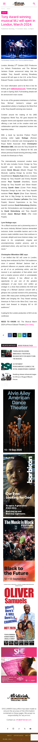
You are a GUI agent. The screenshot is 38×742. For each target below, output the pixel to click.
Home (3, 9)
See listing (30, 325)
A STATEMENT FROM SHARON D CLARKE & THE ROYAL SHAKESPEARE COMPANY (24, 366)
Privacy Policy (17, 739)
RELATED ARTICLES (9, 345)
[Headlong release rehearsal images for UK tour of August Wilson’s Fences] (6, 376)
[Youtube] (30, 729)
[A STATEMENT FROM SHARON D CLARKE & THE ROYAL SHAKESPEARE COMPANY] (6, 366)
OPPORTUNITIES (18, 735)
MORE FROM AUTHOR (25, 345)
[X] (15, 335)
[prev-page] (2, 384)
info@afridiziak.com (23, 720)
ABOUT (9, 735)
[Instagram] (13, 729)
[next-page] (6, 384)
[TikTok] (19, 729)
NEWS (8, 9)
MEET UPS (28, 735)
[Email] (29, 335)
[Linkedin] (24, 335)
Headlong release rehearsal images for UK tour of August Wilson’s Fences (24, 377)
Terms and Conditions (28, 739)
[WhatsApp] (20, 335)
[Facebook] (10, 335)
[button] (4, 4)
